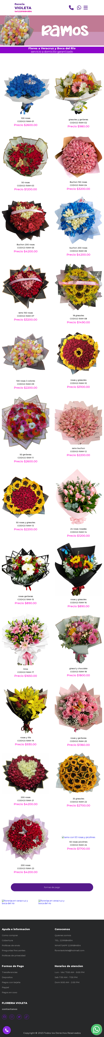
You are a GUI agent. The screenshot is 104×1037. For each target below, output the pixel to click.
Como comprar (10, 935)
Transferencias (9, 972)
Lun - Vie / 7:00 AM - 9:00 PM (69, 972)
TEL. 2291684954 (64, 940)
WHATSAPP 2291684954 (68, 945)
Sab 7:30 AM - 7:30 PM (66, 977)
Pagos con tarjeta (11, 982)
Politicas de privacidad (13, 955)
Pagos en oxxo (9, 992)
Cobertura (7, 940)
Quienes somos (63, 935)
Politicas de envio (11, 945)
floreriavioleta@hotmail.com (69, 950)
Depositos (7, 977)
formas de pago (52, 887)
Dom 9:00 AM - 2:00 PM (67, 982)
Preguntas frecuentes (13, 950)
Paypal (5, 987)
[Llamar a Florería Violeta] (7, 1030)
